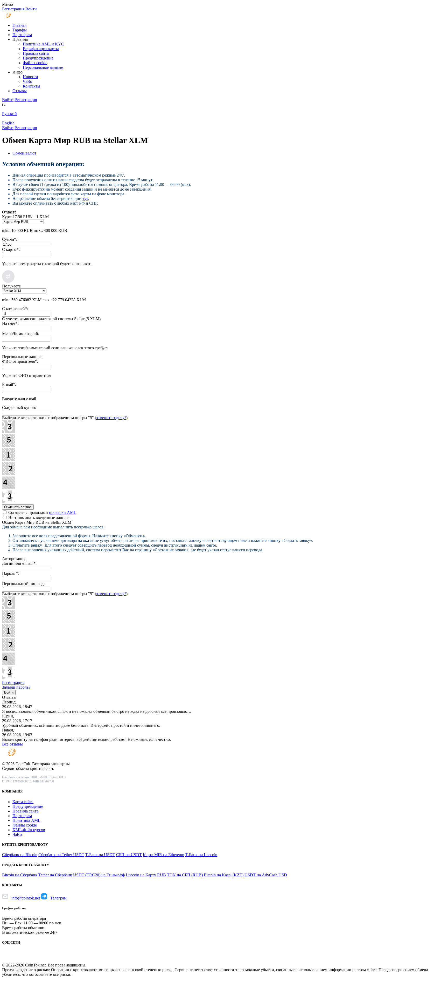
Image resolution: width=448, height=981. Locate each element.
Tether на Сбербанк (55, 875)
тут (85, 198)
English (8, 123)
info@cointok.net (24, 898)
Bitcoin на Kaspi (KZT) (223, 875)
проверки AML (62, 512)
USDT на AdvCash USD (265, 875)
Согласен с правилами (41, 512)
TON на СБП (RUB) (185, 875)
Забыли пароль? (16, 687)
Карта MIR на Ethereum (163, 854)
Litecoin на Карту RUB (146, 875)
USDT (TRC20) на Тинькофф (99, 875)
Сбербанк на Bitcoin (19, 854)
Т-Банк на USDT (100, 854)
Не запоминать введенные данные (38, 517)
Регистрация (13, 682)
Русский (9, 113)
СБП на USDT (129, 854)
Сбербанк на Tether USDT (61, 854)
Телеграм (57, 898)
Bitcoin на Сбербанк (19, 875)
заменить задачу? (111, 417)
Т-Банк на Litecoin (201, 854)
